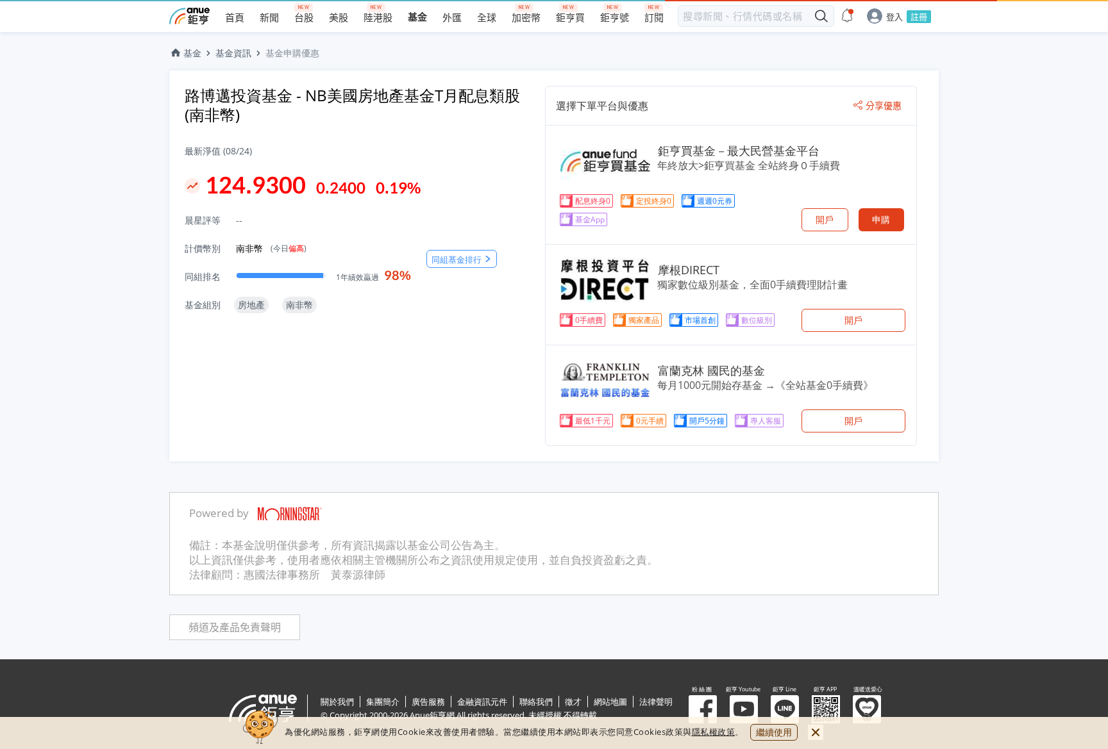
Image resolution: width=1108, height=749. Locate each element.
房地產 (251, 305)
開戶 (825, 219)
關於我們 (337, 701)
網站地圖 (610, 701)
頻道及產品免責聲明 (235, 627)
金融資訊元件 (482, 701)
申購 (881, 219)
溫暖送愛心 (867, 709)
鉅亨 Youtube (744, 709)
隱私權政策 (713, 731)
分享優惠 (884, 106)
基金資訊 (233, 53)
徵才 (573, 701)
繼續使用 (774, 732)
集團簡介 (382, 701)
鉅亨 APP (826, 709)
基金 (192, 53)
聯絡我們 (536, 701)
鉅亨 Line (785, 709)
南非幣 (271, 248)
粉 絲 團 (703, 709)
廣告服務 (428, 701)
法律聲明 (656, 701)
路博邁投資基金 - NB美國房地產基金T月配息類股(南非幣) (352, 105)
